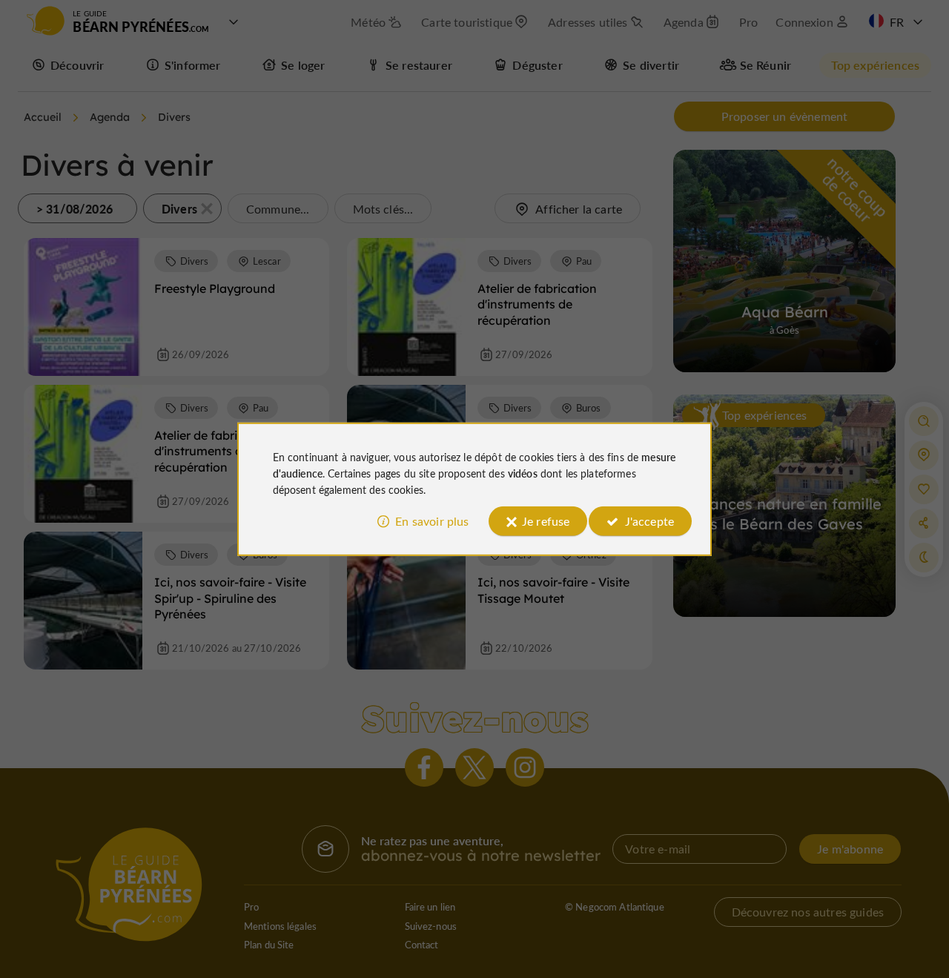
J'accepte (649, 521)
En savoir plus (432, 521)
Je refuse (545, 521)
